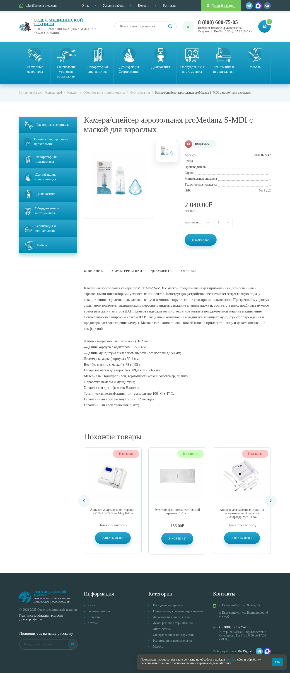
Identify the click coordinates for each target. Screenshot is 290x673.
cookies (230, 659)
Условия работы (113, 5)
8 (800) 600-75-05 (218, 22)
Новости (144, 5)
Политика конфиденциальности (41, 615)
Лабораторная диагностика (171, 617)
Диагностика (162, 629)
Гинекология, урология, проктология (178, 611)
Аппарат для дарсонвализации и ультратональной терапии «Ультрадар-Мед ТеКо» (242, 513)
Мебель (158, 646)
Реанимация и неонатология (172, 640)
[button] (177, 539)
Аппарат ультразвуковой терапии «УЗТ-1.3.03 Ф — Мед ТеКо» (112, 511)
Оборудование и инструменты (173, 635)
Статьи (93, 623)
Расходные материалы (168, 605)
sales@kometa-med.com (41, 5)
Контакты (169, 5)
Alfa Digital (244, 651)
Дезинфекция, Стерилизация (173, 623)
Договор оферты (30, 619)
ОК (277, 662)
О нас (85, 5)
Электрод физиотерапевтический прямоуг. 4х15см (177, 511)
